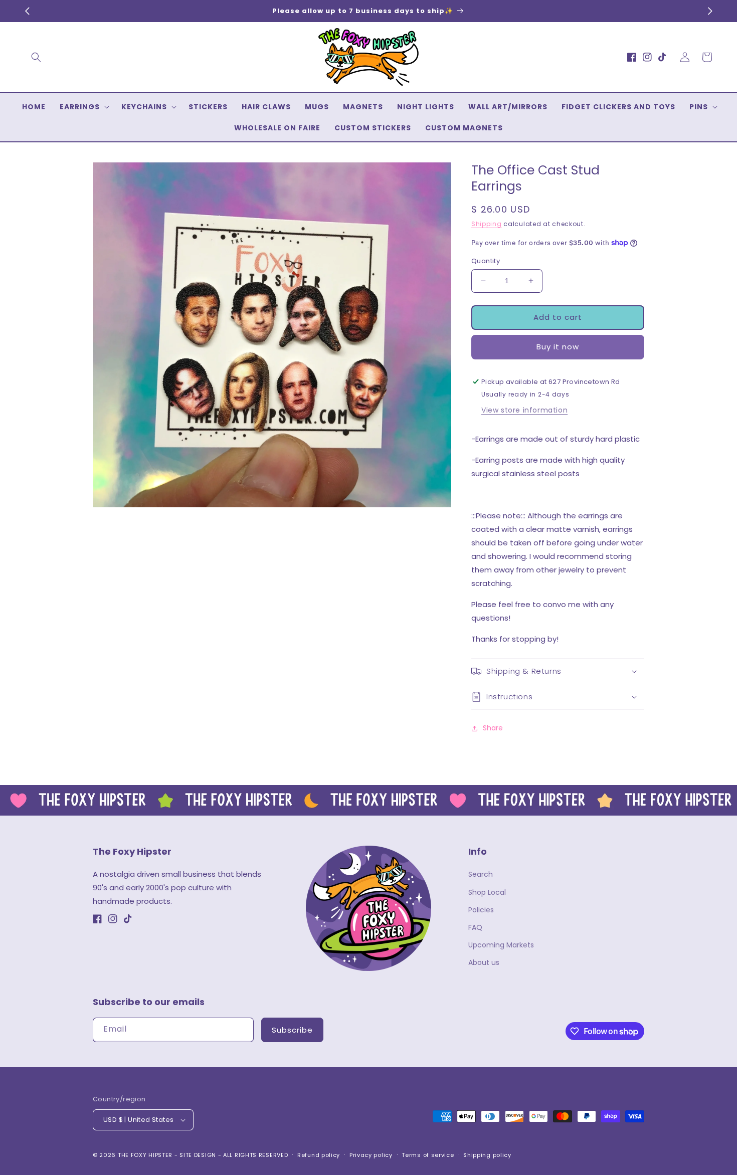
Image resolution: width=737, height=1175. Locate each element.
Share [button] (493, 728)
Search (480, 874)
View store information (524, 410)
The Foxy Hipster (145, 1155)
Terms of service (428, 1155)
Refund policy (318, 1155)
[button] (36, 57)
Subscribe (292, 1030)
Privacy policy (371, 1155)
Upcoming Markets (501, 945)
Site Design (197, 1155)
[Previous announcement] (27, 11)
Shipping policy (487, 1155)
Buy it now (557, 346)
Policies (481, 910)
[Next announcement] (710, 11)
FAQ (475, 927)
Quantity (485, 261)
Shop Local (487, 892)
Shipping (486, 224)
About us (483, 962)
